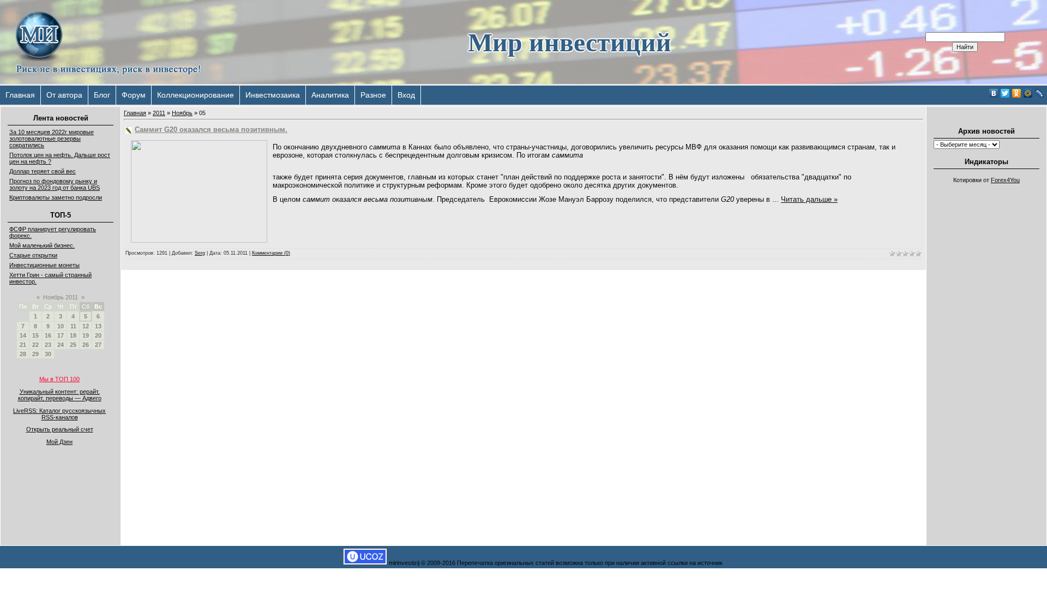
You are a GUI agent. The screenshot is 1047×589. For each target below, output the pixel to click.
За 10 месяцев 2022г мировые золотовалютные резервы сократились (51, 138)
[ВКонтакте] (994, 93)
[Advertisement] (986, 352)
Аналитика (330, 95)
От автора (64, 95)
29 (35, 354)
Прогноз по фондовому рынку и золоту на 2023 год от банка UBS (54, 184)
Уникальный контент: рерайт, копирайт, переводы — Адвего (59, 394)
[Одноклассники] (1016, 93)
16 (48, 335)
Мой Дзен (59, 441)
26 (85, 344)
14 (23, 335)
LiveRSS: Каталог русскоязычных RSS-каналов (59, 413)
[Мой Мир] (1028, 93)
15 (35, 335)
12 (85, 326)
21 (23, 344)
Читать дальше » (809, 199)
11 (73, 326)
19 (85, 335)
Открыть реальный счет (59, 429)
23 (48, 344)
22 (35, 344)
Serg (200, 253)
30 (48, 354)
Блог (102, 95)
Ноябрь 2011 (60, 297)
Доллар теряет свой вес (42, 171)
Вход (406, 95)
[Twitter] (1005, 93)
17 (60, 335)
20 (98, 335)
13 (98, 326)
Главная (20, 95)
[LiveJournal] (1039, 93)
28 (23, 354)
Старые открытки (33, 255)
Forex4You (1005, 180)
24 (60, 344)
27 (98, 344)
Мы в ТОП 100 (59, 379)
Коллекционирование (195, 95)
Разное (373, 95)
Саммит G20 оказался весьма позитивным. (211, 129)
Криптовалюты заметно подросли (55, 197)
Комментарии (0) (271, 253)
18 (73, 335)
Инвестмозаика (272, 95)
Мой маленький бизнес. (42, 245)
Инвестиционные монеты (44, 265)
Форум (134, 95)
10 (60, 326)
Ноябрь (182, 113)
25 (73, 344)
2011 (159, 113)
